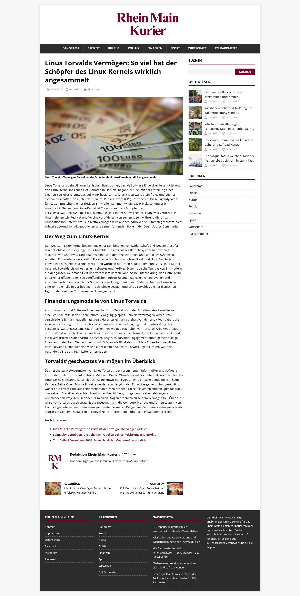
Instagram (51, 553)
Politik (133, 48)
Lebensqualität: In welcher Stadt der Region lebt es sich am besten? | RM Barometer (229, 158)
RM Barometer (226, 48)
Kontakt (50, 527)
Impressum (52, 533)
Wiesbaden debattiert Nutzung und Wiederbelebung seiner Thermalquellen (228, 110)
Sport (175, 48)
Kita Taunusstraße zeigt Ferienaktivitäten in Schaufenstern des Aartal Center (228, 126)
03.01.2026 (57, 89)
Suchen (195, 61)
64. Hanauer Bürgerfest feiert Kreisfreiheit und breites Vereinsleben (224, 94)
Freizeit (94, 48)
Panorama (70, 48)
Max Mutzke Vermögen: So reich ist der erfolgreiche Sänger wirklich (100, 429)
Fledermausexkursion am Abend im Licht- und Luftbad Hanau (228, 142)
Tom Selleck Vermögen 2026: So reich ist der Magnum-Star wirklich (99, 440)
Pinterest (50, 559)
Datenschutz (52, 540)
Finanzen (155, 48)
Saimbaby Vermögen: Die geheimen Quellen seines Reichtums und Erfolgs (104, 434)
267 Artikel (129, 454)
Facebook (51, 546)
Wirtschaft (197, 48)
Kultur (114, 48)
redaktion (75, 89)
